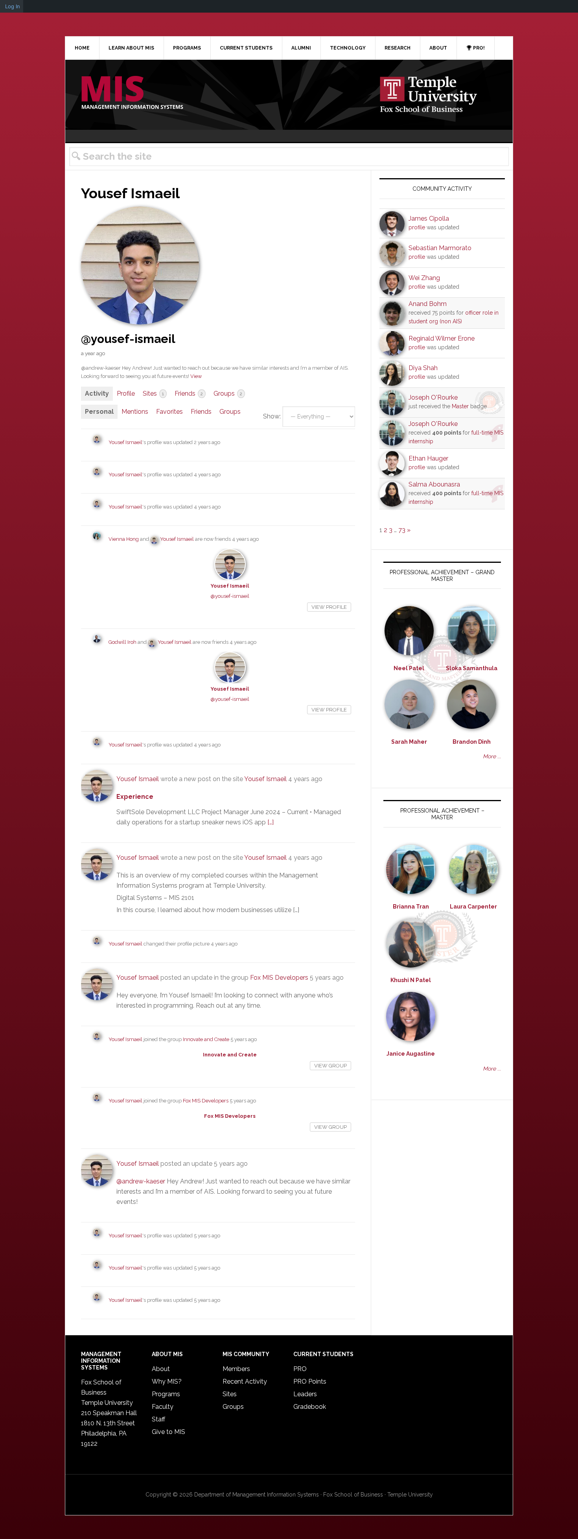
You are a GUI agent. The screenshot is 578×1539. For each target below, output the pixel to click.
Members (236, 1369)
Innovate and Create (206, 1039)
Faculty (162, 1406)
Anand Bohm (428, 304)
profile (417, 227)
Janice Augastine (411, 1054)
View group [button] (330, 1066)
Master (460, 406)
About (161, 1369)
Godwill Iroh (122, 642)
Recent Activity (245, 1381)
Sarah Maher (409, 742)
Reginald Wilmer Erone (442, 338)
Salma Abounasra (434, 484)
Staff (158, 1419)
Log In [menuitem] (12, 6)
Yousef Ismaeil (125, 442)
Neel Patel (409, 668)
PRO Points (309, 1381)
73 (401, 530)
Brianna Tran (411, 906)
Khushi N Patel (410, 980)
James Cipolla (429, 218)
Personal (99, 411)
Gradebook (309, 1406)
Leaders (305, 1394)
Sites (153, 393)
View (196, 376)
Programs (166, 1394)
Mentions (134, 411)
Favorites (169, 411)
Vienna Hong (124, 539)
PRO (300, 1369)
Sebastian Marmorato (440, 248)
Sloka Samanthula (471, 668)
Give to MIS (168, 1432)
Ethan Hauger (428, 458)
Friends (189, 393)
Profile (126, 393)
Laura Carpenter (473, 906)
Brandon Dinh (472, 742)
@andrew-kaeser (140, 1181)
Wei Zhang (424, 278)
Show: (272, 416)
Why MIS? (167, 1381)
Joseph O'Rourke (433, 397)
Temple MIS (132, 93)
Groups (228, 393)
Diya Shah (423, 368)
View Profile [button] (329, 607)
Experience (134, 796)
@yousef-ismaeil (229, 596)
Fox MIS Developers (279, 977)
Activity (97, 393)
